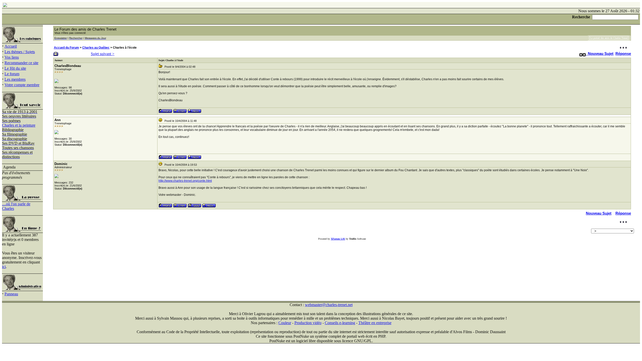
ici (4, 266)
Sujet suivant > (102, 54)
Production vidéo (308, 323)
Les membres (15, 79)
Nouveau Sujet (600, 53)
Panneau (11, 294)
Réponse (623, 53)
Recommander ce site (21, 63)
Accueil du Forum (66, 47)
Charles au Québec (96, 47)
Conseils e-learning (340, 323)
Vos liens (12, 57)
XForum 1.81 (338, 238)
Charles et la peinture (18, 125)
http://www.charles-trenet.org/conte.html (185, 181)
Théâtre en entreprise (374, 323)
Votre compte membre (22, 85)
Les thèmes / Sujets (20, 52)
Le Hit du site (15, 68)
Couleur (284, 323)
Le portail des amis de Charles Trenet (609, 38)
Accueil (11, 46)
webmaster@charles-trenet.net (329, 305)
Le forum (12, 74)
